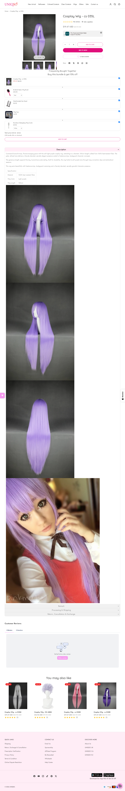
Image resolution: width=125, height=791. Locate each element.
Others (81, 4)
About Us (88, 744)
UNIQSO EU (89, 755)
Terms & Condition (11, 758)
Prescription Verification (12, 751)
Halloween (41, 4)
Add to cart (90, 45)
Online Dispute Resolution (13, 762)
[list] (39, 37)
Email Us (47, 744)
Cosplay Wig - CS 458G (43, 712)
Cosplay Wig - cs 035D (102, 712)
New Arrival (32, 4)
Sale (87, 4)
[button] (62, 150)
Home (6, 11)
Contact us (94, 4)
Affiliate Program (50, 751)
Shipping (8, 744)
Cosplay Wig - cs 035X (72, 712)
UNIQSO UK (89, 747)
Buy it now (83, 50)
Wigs (75, 4)
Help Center (49, 762)
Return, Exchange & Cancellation (15, 747)
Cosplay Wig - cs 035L (17, 11)
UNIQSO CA (89, 751)
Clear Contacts (66, 4)
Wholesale (48, 758)
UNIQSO (12, 787)
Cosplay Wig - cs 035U (13, 712)
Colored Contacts (53, 4)
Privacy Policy (9, 755)
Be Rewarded (49, 755)
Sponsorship (49, 747)
